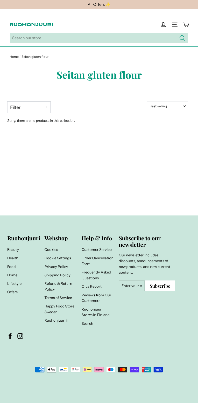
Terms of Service (58, 298)
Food (11, 267)
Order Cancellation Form (97, 261)
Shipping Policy (57, 275)
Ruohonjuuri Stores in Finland (96, 312)
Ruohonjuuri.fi (56, 320)
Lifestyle (14, 283)
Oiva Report (92, 286)
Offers (12, 292)
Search (87, 323)
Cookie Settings (57, 258)
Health (12, 258)
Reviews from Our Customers (96, 298)
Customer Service (97, 249)
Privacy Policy (56, 267)
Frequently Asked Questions (96, 275)
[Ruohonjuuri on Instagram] (20, 336)
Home (14, 56)
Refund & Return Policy (58, 286)
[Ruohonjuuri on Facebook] (10, 336)
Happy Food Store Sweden (59, 309)
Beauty (13, 249)
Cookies (51, 249)
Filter (15, 107)
